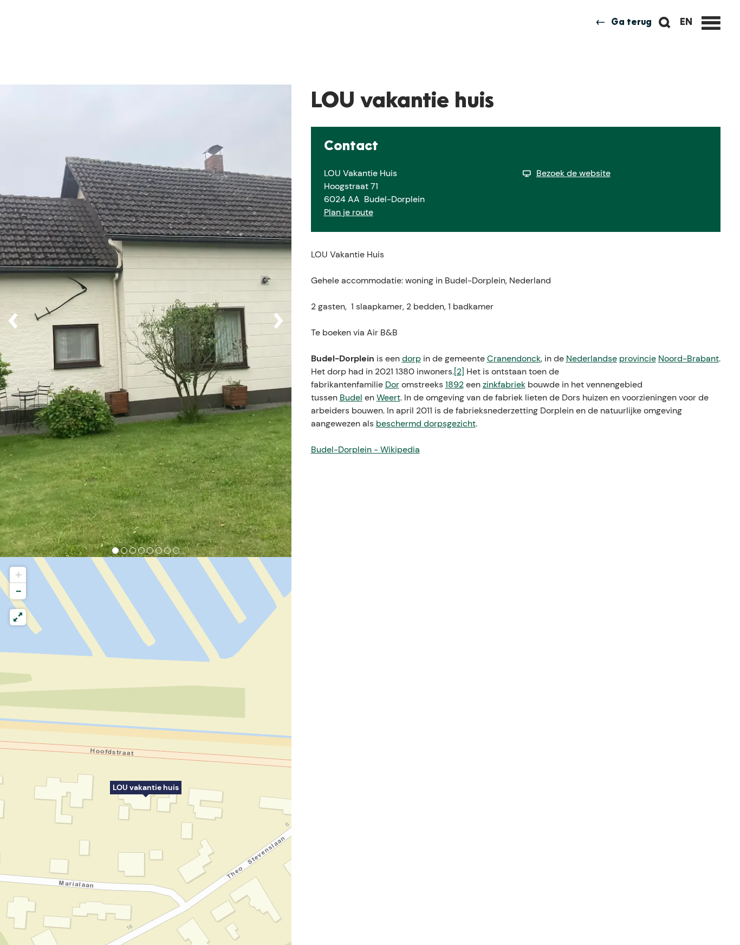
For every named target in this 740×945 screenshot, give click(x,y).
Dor (392, 384)
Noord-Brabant (688, 358)
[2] (459, 371)
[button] (145, 793)
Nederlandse (591, 358)
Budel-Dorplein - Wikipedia (365, 449)
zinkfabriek (504, 384)
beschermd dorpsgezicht (426, 423)
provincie (637, 358)
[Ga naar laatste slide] (13, 321)
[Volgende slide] (278, 321)
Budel (351, 397)
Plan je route (348, 212)
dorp (411, 358)
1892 (454, 384)
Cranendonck (514, 358)
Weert (388, 397)
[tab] (115, 550)
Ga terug (631, 22)
